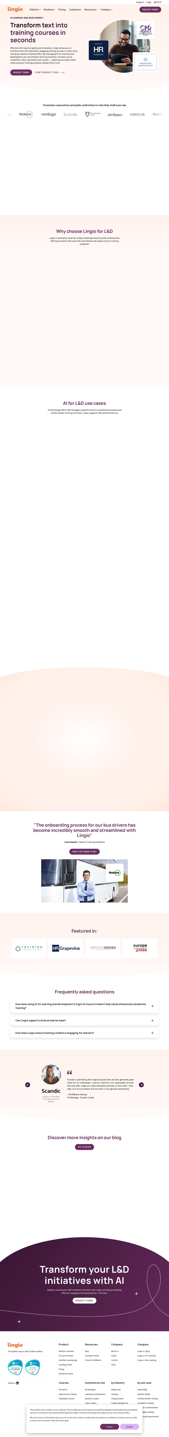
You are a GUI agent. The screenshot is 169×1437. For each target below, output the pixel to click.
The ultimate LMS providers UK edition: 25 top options (33, 1204)
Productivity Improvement (148, 1416)
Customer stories (92, 1356)
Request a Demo (84, 1300)
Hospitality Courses (66, 1399)
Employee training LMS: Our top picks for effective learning (84, 1204)
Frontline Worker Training (147, 1399)
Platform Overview (66, 1351)
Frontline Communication (147, 1407)
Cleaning (114, 1394)
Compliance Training (145, 1403)
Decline (129, 1427)
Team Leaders (91, 1403)
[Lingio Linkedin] (17, 1383)
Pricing (61, 1369)
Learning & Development (95, 1394)
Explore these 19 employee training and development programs (134, 1204)
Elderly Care (116, 1390)
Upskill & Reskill (143, 1394)
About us (115, 1351)
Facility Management (119, 1403)
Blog (87, 1351)
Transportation (117, 1399)
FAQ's (113, 1365)
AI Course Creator (66, 1356)
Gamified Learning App (68, 1360)
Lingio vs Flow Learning (146, 1360)
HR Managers (90, 1390)
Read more (21, 1214)
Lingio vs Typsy (143, 1351)
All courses (63, 1390)
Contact (114, 1360)
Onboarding (142, 1390)
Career (114, 1356)
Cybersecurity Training (67, 1394)
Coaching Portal (65, 1365)
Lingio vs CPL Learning (146, 1356)
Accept (110, 1427)
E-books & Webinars (93, 1360)
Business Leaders (92, 1399)
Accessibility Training (145, 1412)
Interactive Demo (66, 1374)
